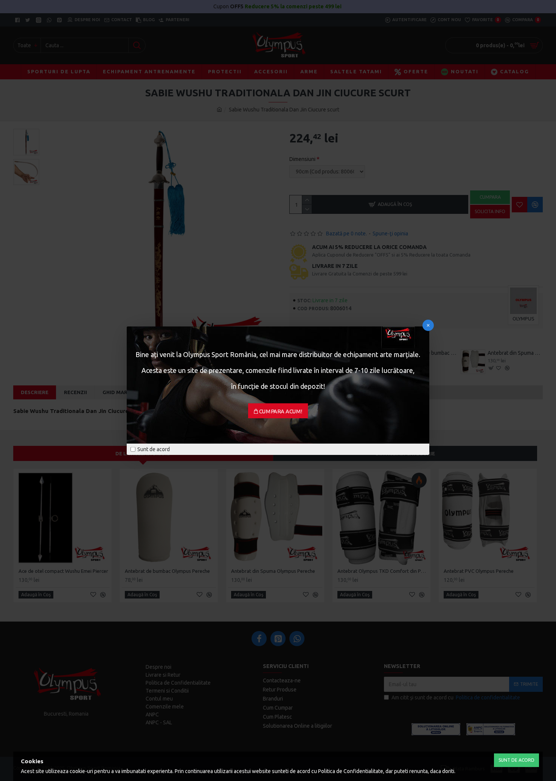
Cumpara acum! (281, 411)
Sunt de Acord (516, 760)
